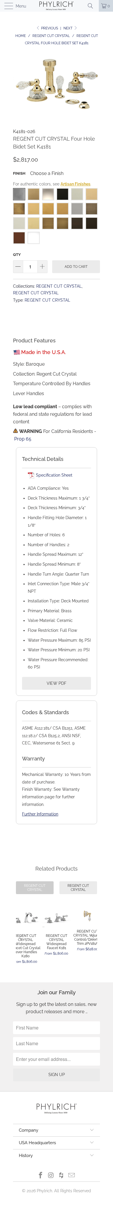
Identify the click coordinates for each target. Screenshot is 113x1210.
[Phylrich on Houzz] (61, 1175)
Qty (17, 254)
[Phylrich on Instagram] (51, 1175)
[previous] (22, 937)
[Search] (92, 5)
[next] (91, 937)
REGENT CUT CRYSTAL (59, 286)
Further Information (40, 814)
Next (68, 28)
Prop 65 (22, 439)
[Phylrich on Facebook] (41, 1175)
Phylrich (44, 1190)
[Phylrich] (56, 6)
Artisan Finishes (75, 184)
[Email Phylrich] (72, 1175)
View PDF (56, 683)
